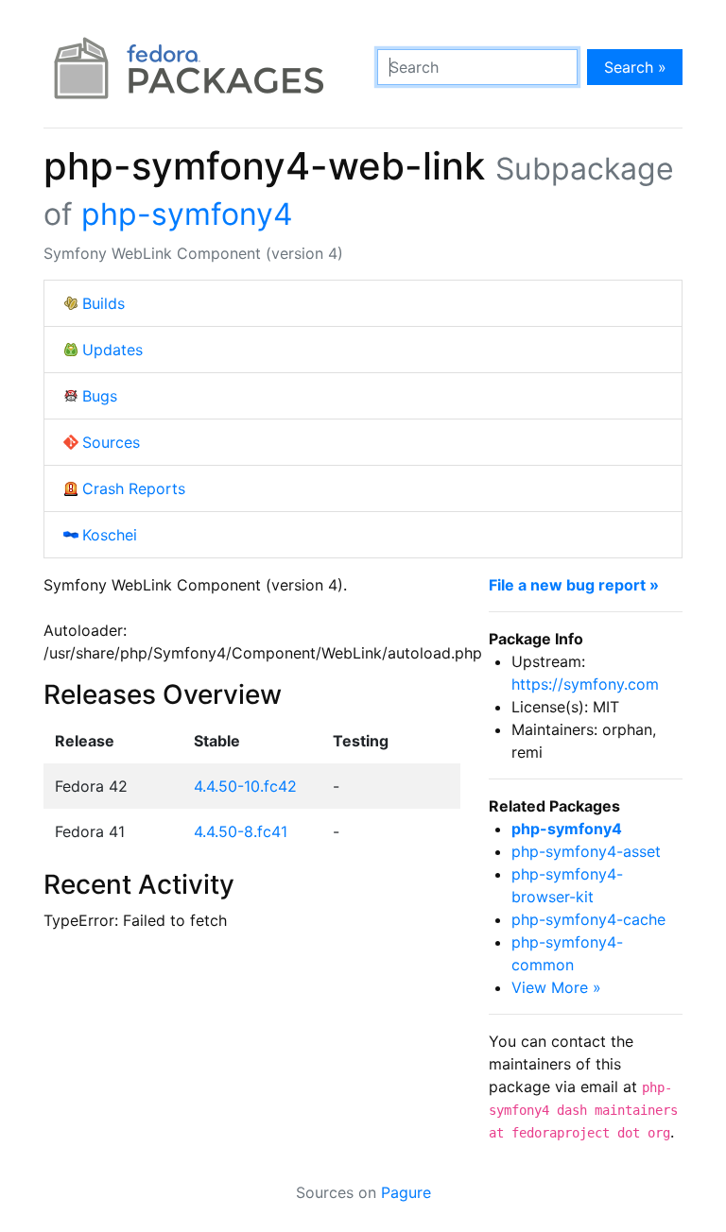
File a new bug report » (574, 584)
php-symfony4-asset (586, 851)
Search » (635, 67)
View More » (556, 987)
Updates (112, 349)
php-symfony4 (187, 214)
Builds (103, 303)
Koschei (109, 534)
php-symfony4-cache (588, 919)
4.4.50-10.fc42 (245, 786)
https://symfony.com (585, 684)
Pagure (406, 1192)
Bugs (99, 395)
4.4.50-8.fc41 (240, 831)
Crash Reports (133, 488)
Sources (111, 442)
